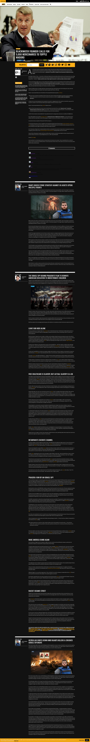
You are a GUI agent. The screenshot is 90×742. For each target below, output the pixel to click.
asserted (31, 533)
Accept (87, 740)
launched (69, 363)
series (51, 443)
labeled (53, 547)
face (51, 459)
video (52, 391)
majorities (32, 598)
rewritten (34, 355)
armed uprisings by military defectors (47, 130)
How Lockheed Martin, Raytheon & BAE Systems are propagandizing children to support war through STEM (21, 86)
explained (61, 485)
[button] (77, 1)
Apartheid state (45, 461)
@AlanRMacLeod (32, 631)
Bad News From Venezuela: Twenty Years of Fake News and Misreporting (44, 628)
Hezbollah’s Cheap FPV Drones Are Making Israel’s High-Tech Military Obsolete (20, 103)
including (36, 352)
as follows (60, 92)
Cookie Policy (16, 740)
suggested (50, 532)
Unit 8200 (46, 481)
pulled (30, 555)
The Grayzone (31, 630)
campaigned (65, 549)
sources (52, 568)
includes (35, 445)
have (55, 568)
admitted (72, 481)
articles (51, 629)
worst (30, 429)
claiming (69, 530)
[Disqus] (52, 165)
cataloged (57, 568)
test (41, 365)
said (29, 511)
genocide (55, 461)
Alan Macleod (24, 276)
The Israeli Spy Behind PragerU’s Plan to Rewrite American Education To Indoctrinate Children (48, 276)
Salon (73, 629)
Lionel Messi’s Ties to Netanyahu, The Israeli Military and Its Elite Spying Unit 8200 (21, 90)
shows (44, 448)
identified (66, 500)
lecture (51, 399)
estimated (46, 330)
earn (45, 340)
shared (63, 469)
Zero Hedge (34, 137)
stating (38, 379)
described (68, 366)
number (43, 629)
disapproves (45, 604)
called (44, 105)
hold (68, 600)
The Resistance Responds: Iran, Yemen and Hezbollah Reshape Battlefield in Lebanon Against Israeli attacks (21, 98)
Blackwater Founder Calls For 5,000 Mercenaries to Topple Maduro (33, 54)
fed (48, 410)
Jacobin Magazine (37, 630)
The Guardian (69, 629)
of (45, 629)
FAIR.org (65, 629)
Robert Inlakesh (24, 186)
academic (48, 629)
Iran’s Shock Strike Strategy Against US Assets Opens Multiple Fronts (51, 186)
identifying (57, 345)
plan (38, 582)
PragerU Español (69, 340)
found (52, 605)
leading (56, 546)
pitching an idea (44, 116)
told (40, 418)
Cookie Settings (81, 740)
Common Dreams (45, 630)
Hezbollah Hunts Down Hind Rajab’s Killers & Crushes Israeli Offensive (21, 95)
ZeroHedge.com (24, 71)
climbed (68, 557)
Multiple (49, 568)
